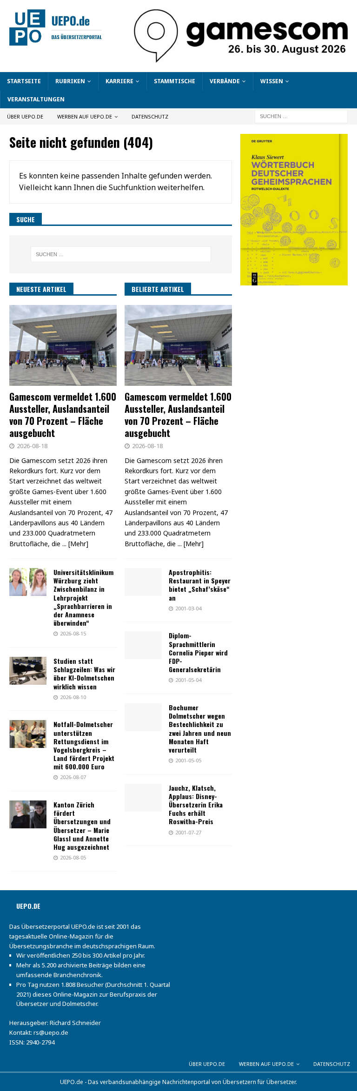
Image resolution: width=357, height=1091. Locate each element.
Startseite (24, 81)
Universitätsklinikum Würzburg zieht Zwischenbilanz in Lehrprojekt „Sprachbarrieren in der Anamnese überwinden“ (83, 597)
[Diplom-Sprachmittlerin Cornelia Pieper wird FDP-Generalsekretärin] (143, 645)
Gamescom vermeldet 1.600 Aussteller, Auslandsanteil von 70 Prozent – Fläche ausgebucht (62, 415)
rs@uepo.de (50, 1032)
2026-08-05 (73, 857)
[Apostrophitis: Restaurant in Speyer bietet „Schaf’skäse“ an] (143, 582)
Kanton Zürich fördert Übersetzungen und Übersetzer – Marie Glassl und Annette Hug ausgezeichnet (82, 826)
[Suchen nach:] (301, 116)
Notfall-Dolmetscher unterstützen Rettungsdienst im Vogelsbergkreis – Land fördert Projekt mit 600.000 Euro (83, 745)
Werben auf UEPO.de (84, 116)
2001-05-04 (188, 679)
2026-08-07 (73, 777)
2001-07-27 (188, 832)
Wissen (271, 81)
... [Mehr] (75, 543)
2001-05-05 (188, 760)
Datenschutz (150, 116)
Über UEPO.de (25, 116)
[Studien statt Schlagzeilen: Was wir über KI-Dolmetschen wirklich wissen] (27, 671)
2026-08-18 (32, 446)
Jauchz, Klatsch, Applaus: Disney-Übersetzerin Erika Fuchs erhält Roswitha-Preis (196, 805)
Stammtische (174, 81)
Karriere (119, 81)
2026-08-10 (73, 697)
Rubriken (70, 81)
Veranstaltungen (36, 99)
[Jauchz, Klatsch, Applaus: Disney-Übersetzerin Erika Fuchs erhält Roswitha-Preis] (143, 798)
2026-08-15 (73, 633)
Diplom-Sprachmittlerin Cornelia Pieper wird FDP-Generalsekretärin (198, 652)
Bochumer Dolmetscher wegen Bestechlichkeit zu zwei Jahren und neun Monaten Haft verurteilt (200, 728)
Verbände (225, 81)
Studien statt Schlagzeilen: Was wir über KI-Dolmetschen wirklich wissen (84, 673)
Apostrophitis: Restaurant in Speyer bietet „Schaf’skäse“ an (200, 584)
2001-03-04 (188, 608)
